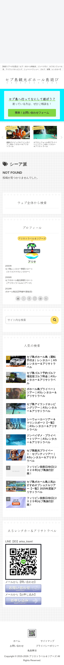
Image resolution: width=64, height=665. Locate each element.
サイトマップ (47, 641)
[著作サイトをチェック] (18, 298)
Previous (2, 137)
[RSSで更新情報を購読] (46, 298)
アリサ (32, 261)
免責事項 (32, 650)
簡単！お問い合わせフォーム (32, 112)
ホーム (16, 641)
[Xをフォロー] (23, 298)
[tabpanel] (18, 137)
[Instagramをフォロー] (35, 298)
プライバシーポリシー (47, 646)
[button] (55, 320)
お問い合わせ (17, 646)
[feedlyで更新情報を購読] (40, 298)
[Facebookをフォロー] (29, 298)
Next (61, 137)
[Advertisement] (32, 31)
